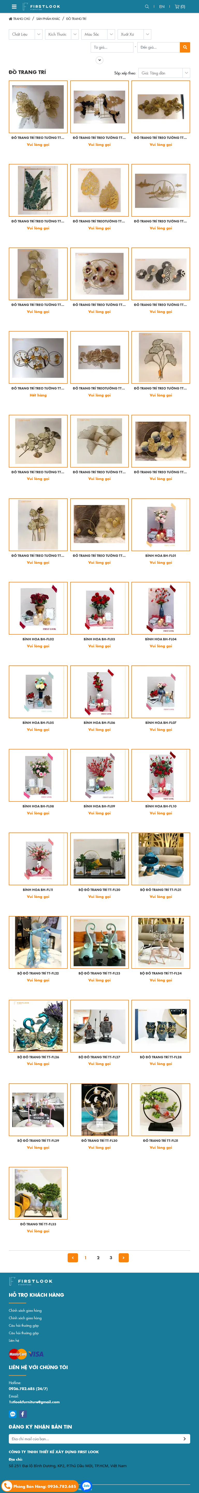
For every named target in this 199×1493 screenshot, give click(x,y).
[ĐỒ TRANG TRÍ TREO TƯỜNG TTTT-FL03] (160, 106)
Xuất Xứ (127, 34)
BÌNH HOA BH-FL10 (160, 806)
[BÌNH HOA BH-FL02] (38, 608)
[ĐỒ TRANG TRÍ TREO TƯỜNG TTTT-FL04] (38, 190)
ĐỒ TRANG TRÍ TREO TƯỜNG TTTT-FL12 (161, 388)
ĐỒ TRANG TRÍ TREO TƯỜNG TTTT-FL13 (38, 472)
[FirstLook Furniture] (53, 1281)
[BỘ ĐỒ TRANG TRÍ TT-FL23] (99, 942)
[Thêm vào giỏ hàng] (17, 153)
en (162, 6)
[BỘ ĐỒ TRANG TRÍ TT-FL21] (160, 858)
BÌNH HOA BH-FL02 (38, 639)
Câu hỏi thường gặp (24, 1325)
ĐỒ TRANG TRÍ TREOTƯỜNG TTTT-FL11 (99, 388)
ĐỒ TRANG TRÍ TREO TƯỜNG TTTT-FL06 (161, 221)
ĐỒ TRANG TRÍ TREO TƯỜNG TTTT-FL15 (161, 472)
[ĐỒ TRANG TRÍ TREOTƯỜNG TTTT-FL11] (99, 357)
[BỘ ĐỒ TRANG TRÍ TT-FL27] (99, 1026)
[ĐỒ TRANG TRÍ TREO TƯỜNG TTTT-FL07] (38, 273)
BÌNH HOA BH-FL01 (160, 556)
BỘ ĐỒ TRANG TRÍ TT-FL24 (161, 973)
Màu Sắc (92, 34)
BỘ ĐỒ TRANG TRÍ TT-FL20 (99, 890)
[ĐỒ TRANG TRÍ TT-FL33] (38, 1193)
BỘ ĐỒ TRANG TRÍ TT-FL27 (99, 1057)
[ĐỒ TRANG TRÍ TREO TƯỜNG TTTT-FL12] (160, 357)
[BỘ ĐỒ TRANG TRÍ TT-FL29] (38, 1109)
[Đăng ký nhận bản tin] (185, 1439)
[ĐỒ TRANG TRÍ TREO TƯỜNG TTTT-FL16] (38, 524)
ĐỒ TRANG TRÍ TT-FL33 (38, 1224)
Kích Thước (57, 34)
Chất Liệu (19, 34)
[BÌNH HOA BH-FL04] (160, 608)
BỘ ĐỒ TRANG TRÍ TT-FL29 (38, 1141)
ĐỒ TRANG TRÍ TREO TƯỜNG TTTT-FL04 (38, 221)
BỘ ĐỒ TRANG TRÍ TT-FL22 (38, 973)
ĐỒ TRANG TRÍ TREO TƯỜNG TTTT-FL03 (161, 138)
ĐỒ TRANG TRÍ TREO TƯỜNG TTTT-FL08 (99, 305)
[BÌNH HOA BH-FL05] (38, 691)
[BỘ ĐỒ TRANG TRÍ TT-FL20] (99, 858)
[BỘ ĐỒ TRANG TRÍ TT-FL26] (38, 1026)
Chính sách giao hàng (25, 1310)
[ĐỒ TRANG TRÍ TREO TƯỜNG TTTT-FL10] (38, 357)
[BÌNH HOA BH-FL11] (38, 858)
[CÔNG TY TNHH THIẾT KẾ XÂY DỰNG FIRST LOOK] (41, 6)
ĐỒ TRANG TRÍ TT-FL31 (161, 1141)
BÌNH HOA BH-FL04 (160, 639)
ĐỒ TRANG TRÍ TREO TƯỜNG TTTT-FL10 (38, 388)
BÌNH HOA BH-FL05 (38, 723)
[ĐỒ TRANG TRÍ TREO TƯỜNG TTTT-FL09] (160, 273)
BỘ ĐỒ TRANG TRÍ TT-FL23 (99, 973)
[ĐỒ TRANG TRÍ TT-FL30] (99, 1109)
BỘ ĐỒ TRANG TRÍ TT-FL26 (38, 1057)
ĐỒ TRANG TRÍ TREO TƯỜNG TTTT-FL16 (38, 556)
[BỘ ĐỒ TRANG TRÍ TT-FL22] (38, 942)
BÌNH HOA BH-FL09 (99, 806)
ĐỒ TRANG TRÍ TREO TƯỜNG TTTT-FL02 (99, 138)
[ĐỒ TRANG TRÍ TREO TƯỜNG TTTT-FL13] (38, 441)
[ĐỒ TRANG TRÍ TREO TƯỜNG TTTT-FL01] (38, 106)
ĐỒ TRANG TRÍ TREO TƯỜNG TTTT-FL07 (38, 305)
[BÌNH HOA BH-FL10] (160, 775)
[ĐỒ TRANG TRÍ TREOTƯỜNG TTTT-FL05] (99, 190)
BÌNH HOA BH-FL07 (160, 723)
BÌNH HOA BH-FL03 (99, 639)
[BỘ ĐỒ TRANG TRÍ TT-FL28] (160, 1026)
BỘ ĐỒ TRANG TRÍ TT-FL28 (161, 1057)
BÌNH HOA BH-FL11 (38, 890)
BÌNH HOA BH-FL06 (99, 723)
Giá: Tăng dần (153, 73)
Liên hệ (14, 1340)
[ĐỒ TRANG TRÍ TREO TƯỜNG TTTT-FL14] (99, 441)
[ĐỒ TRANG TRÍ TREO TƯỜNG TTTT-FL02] (99, 106)
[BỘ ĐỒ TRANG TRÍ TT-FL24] (160, 942)
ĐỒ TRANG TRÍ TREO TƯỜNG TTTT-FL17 (99, 556)
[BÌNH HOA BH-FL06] (99, 691)
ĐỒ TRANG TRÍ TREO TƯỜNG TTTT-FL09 (161, 305)
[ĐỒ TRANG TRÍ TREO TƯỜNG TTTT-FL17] (99, 524)
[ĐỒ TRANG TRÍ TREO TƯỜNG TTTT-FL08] (99, 273)
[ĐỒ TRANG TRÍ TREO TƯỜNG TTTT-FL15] (160, 441)
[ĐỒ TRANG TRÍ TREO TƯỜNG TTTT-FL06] (160, 190)
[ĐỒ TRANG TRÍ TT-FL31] (160, 1109)
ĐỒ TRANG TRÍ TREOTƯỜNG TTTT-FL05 (99, 221)
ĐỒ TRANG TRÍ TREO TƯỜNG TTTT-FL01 (38, 138)
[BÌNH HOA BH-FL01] (160, 524)
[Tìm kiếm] (147, 6)
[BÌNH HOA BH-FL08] (38, 775)
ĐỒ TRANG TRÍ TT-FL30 (99, 1141)
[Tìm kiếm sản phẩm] (185, 47)
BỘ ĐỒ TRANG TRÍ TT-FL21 (161, 890)
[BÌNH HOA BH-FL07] (160, 691)
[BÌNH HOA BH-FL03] (99, 608)
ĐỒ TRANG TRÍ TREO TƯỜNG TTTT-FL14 (99, 472)
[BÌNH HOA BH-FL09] (99, 775)
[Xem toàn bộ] (99, 60)
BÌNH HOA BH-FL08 (38, 806)
